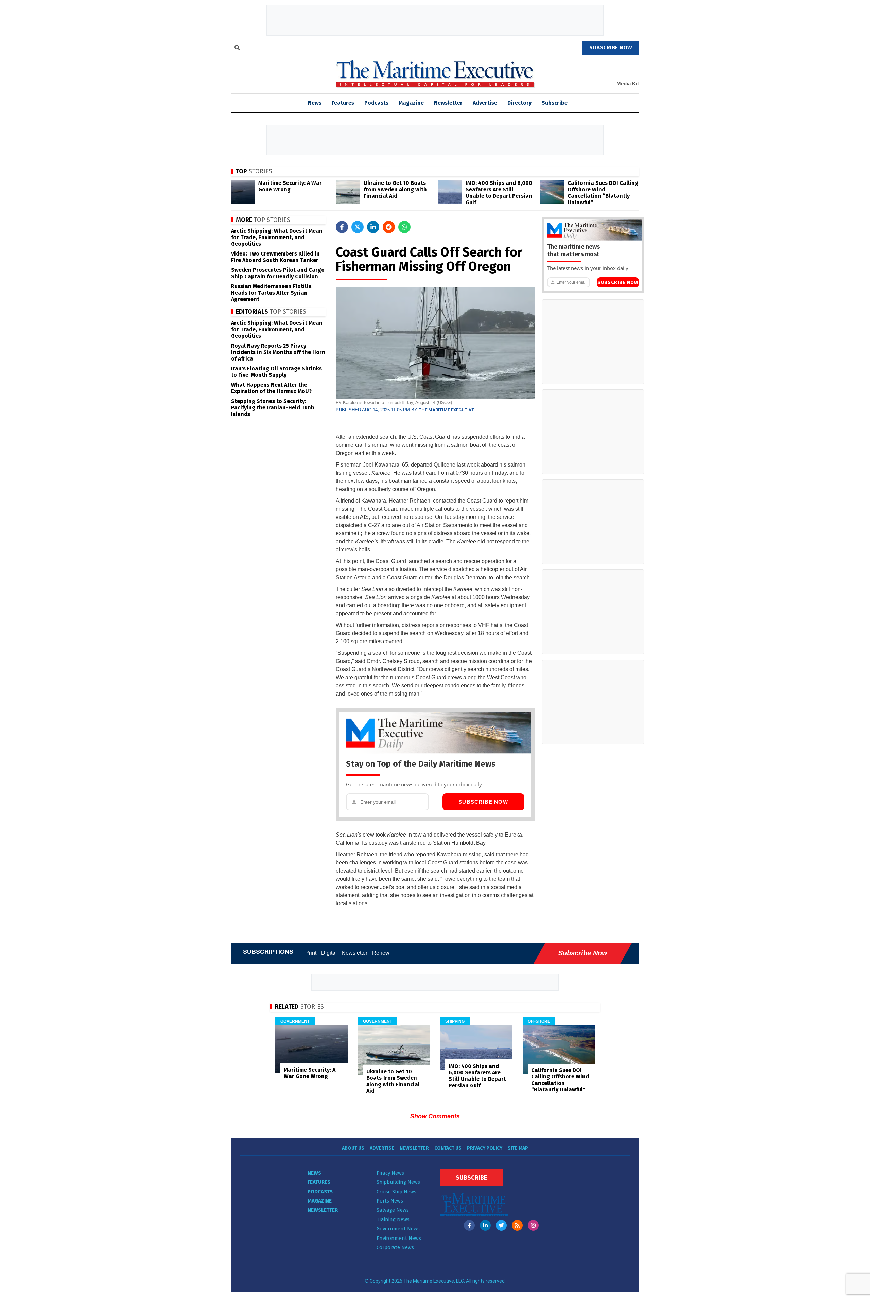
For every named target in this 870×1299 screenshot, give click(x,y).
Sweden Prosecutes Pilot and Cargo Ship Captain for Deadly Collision (278, 273)
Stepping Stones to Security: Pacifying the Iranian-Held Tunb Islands (272, 407)
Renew (380, 953)
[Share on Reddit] (389, 227)
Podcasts (376, 103)
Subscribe (555, 103)
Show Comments (435, 1116)
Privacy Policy (484, 1148)
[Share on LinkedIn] (373, 227)
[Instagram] (533, 1225)
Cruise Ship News (396, 1192)
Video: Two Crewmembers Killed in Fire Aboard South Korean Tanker (275, 256)
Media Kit (627, 83)
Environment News (399, 1238)
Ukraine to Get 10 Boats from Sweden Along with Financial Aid (395, 189)
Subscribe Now (483, 802)
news (314, 103)
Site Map (518, 1148)
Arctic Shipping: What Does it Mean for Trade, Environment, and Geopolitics (277, 237)
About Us (353, 1148)
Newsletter (448, 103)
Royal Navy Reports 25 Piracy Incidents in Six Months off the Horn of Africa (278, 352)
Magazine (411, 103)
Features (343, 103)
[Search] (237, 48)
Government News (398, 1229)
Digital (329, 953)
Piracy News (390, 1173)
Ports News (390, 1201)
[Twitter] (501, 1225)
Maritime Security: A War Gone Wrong (290, 186)
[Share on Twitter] (357, 227)
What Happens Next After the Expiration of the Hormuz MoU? (271, 388)
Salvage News (393, 1210)
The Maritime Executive (446, 409)
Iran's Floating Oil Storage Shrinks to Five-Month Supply (276, 371)
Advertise (485, 103)
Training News (393, 1219)
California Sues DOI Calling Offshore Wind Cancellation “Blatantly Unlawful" (603, 193)
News (314, 1173)
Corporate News (395, 1247)
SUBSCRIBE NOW (610, 47)
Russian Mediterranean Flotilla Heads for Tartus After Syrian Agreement (271, 292)
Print (310, 953)
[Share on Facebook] (342, 227)
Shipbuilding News (398, 1182)
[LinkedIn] (485, 1225)
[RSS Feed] (517, 1225)
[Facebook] (469, 1225)
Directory (519, 103)
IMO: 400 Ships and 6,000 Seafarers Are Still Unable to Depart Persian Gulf (499, 193)
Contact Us (448, 1148)
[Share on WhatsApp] (404, 227)
